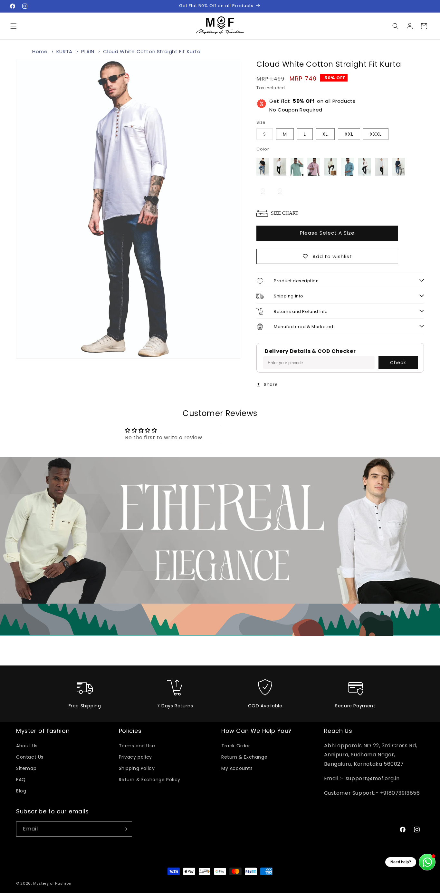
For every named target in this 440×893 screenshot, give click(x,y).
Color (262, 149)
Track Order (235, 746)
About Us (27, 746)
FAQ (21, 779)
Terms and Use (137, 746)
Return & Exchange (244, 757)
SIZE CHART (284, 212)
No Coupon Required (312, 105)
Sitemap (26, 768)
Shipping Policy (137, 768)
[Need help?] (427, 862)
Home (39, 51)
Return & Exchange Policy (149, 779)
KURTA (64, 51)
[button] (13, 26)
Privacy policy (135, 757)
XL (325, 134)
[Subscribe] (125, 829)
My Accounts (237, 768)
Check (398, 362)
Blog (21, 791)
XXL (349, 134)
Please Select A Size (327, 232)
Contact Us (29, 757)
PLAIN (87, 51)
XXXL (376, 134)
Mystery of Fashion (52, 883)
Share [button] (271, 384)
